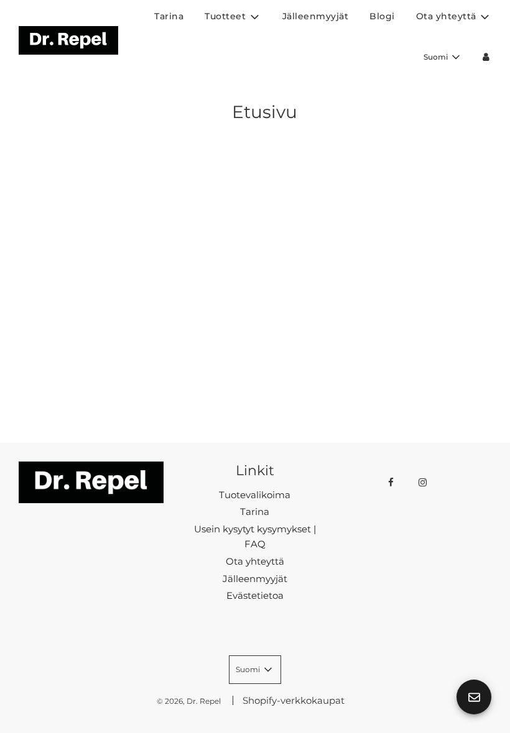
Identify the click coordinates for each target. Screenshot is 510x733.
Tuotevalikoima (254, 495)
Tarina (168, 16)
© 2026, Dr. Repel (189, 701)
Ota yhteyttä (255, 561)
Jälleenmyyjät (315, 16)
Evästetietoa (255, 595)
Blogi (382, 16)
